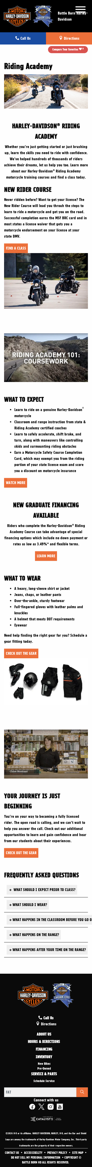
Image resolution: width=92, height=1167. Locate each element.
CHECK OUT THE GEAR (21, 653)
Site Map (78, 1153)
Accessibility (33, 1153)
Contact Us (12, 1153)
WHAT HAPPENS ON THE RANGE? (34, 934)
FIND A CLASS (16, 248)
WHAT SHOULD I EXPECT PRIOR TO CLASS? (42, 889)
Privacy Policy (57, 1153)
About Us (44, 1034)
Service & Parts (44, 1074)
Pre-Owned (44, 1069)
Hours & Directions (44, 1042)
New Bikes (44, 1064)
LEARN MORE (46, 556)
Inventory (44, 1057)
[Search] (82, 1092)
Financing (44, 1049)
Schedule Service (44, 1081)
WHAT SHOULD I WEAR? (28, 904)
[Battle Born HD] (28, 15)
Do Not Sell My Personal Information (36, 1158)
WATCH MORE (15, 482)
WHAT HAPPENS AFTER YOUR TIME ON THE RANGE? (47, 949)
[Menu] (80, 10)
